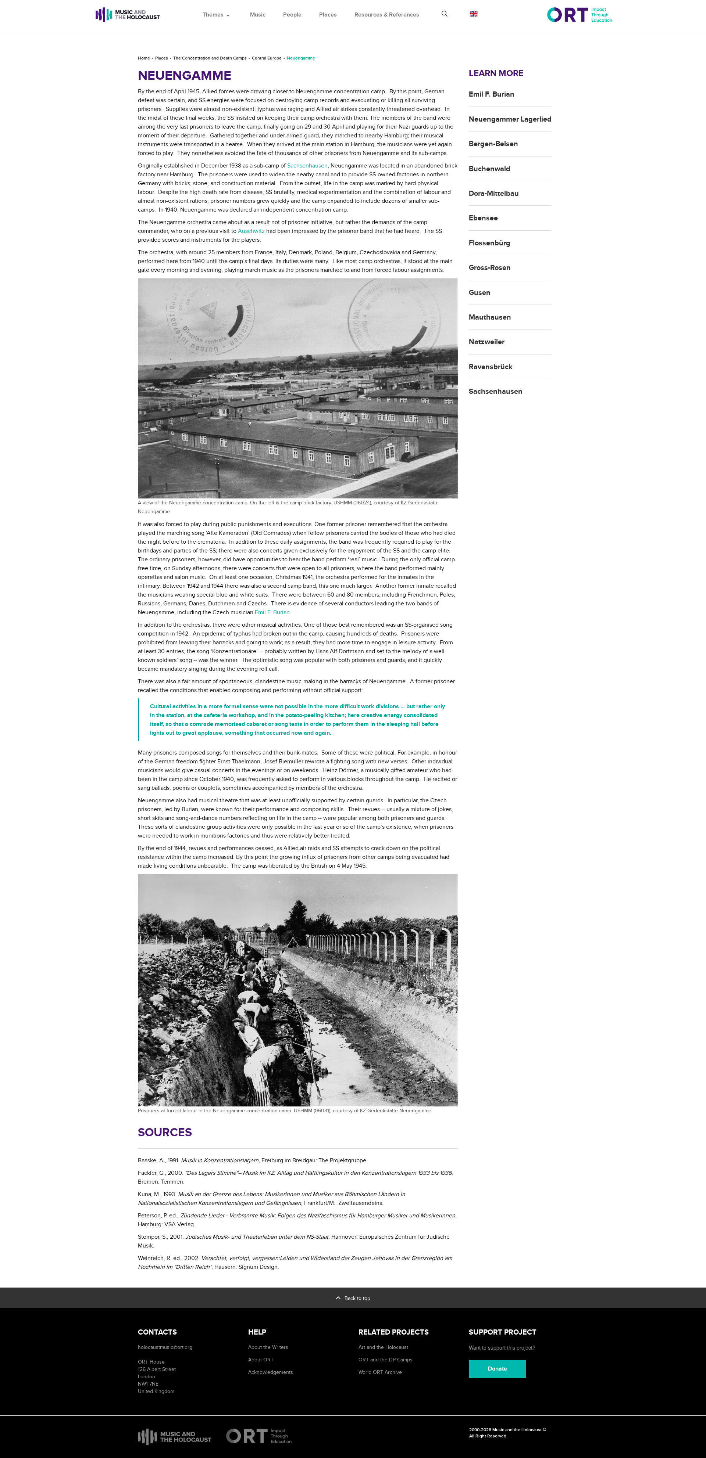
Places (328, 14)
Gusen (480, 292)
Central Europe (267, 58)
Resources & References (386, 14)
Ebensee (483, 218)
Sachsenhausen (307, 165)
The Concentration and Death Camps (210, 58)
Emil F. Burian (272, 612)
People (292, 14)
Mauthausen (490, 317)
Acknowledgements (270, 1372)
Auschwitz (251, 231)
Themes (217, 14)
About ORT (261, 1360)
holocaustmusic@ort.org (165, 1347)
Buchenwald (489, 169)
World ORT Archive (380, 1372)
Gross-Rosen (490, 267)
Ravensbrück (491, 367)
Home (144, 58)
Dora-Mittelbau (494, 193)
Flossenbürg (489, 243)
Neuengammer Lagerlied (510, 119)
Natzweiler (486, 342)
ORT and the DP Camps (386, 1360)
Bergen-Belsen (493, 144)
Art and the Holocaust (383, 1347)
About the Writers (268, 1347)
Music (257, 14)
